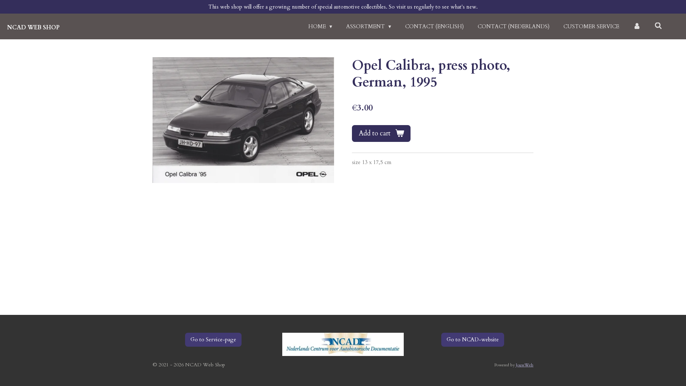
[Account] (637, 27)
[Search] (658, 26)
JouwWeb (524, 365)
